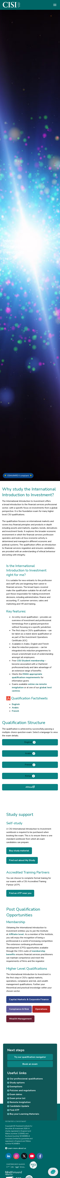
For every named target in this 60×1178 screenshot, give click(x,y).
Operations (41, 1009)
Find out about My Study (22, 860)
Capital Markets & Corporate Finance (29, 999)
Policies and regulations (22, 1090)
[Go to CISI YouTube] (32, 1156)
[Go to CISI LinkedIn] (9, 1156)
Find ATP (14, 1110)
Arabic (15, 707)
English (16, 704)
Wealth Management (20, 1018)
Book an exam (30, 1064)
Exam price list (17, 1098)
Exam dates (15, 1094)
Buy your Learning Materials (24, 1113)
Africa (29, 787)
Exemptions (15, 1086)
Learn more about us (16, 1148)
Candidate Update (19, 1106)
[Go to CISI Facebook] (40, 1156)
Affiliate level (16, 934)
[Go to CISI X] (25, 1156)
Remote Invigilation (20, 1102)
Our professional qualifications (26, 1078)
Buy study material (19, 850)
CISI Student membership (30, 660)
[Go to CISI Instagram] (17, 1156)
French (15, 711)
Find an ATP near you (20, 893)
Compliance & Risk (19, 1009)
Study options (17, 1082)
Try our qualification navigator (30, 1057)
